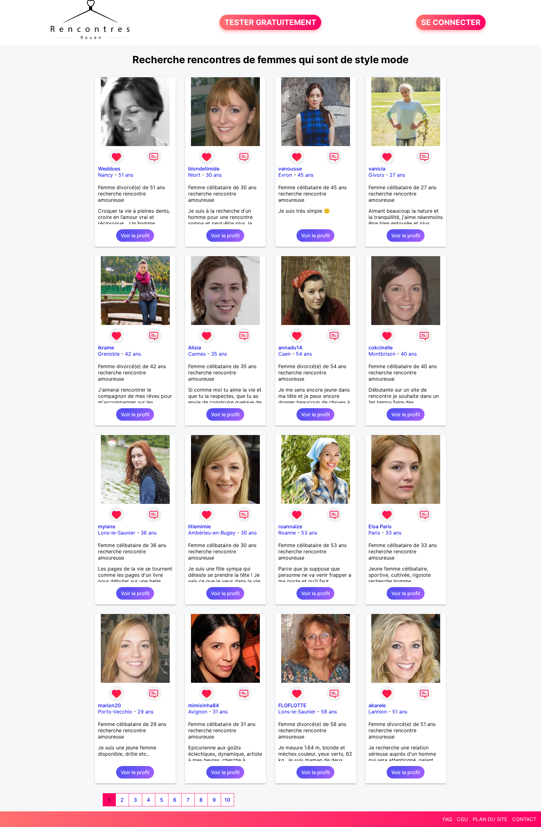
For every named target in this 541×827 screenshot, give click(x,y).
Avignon (197, 711)
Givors (376, 175)
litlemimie (199, 526)
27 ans (397, 175)
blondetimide (203, 168)
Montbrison (381, 354)
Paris (374, 533)
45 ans (305, 175)
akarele (377, 705)
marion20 (109, 705)
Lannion (377, 711)
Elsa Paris (380, 526)
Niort (194, 175)
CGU (462, 819)
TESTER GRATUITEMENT (270, 22)
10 (227, 800)
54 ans (304, 354)
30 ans (214, 175)
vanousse (290, 168)
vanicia (376, 168)
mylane (106, 526)
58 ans (329, 711)
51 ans (125, 175)
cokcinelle (380, 347)
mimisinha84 (203, 705)
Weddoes (109, 168)
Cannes (197, 354)
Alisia (194, 347)
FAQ (447, 819)
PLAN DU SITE (490, 819)
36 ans (149, 533)
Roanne (287, 533)
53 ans (309, 533)
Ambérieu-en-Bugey (211, 533)
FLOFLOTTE (292, 705)
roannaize (290, 526)
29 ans (145, 711)
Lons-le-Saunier (116, 533)
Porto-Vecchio (115, 711)
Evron (285, 175)
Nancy (105, 175)
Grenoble (109, 354)
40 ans (409, 354)
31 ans (220, 711)
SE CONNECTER (451, 22)
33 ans (393, 533)
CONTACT (524, 819)
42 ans (133, 354)
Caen (284, 354)
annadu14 (290, 347)
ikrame (106, 347)
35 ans (219, 354)
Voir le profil (135, 235)
